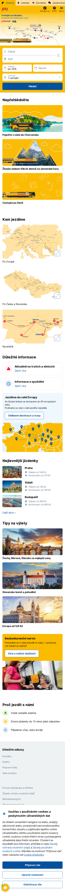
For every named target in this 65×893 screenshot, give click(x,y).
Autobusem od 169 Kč (39, 490)
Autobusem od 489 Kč (39, 504)
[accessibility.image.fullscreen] (57, 253)
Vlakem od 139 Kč (37, 486)
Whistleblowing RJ (11, 799)
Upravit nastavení (32, 874)
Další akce (8, 512)
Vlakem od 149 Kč (37, 472)
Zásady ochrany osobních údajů (18, 793)
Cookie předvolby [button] (34, 854)
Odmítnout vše (32, 884)
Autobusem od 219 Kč (39, 475)
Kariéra (6, 762)
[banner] (5, 9)
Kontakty (6, 756)
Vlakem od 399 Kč (37, 501)
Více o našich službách (22, 653)
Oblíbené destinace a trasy (24, 415)
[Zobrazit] (5, 887)
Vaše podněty (9, 773)
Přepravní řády (9, 767)
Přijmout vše (32, 865)
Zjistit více (20, 370)
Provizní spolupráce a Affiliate (17, 788)
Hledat (33, 86)
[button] (45, 9)
